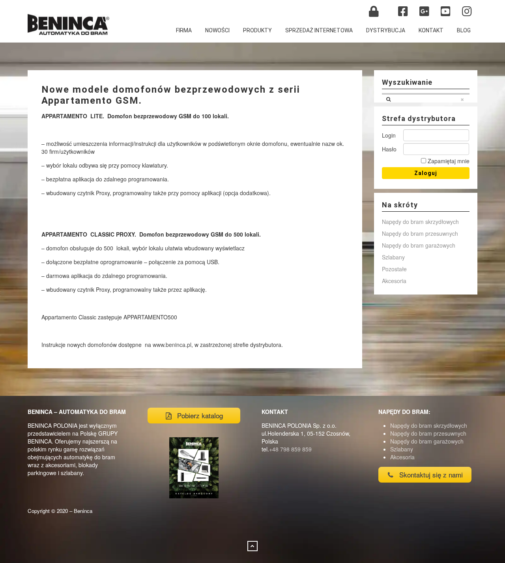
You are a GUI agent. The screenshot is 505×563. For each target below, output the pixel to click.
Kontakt (431, 30)
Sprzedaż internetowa (319, 30)
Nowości (217, 30)
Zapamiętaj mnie (447, 161)
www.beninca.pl (172, 345)
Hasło (389, 149)
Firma (184, 30)
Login (389, 135)
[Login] (373, 11)
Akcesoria (394, 281)
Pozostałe (394, 269)
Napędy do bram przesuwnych (420, 233)
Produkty (257, 30)
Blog (464, 30)
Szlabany (393, 257)
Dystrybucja (385, 30)
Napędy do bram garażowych (418, 245)
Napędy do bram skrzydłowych (420, 222)
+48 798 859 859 (290, 449)
